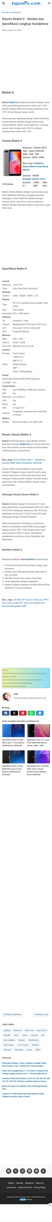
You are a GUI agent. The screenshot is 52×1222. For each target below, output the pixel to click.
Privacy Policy (39, 1187)
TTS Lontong (22, 1045)
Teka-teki (7, 1050)
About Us (39, 1183)
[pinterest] (23, 713)
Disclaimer (29, 1183)
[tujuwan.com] (26, 3)
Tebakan (35, 1045)
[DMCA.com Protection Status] (26, 1200)
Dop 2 (16, 1035)
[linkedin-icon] (29, 1171)
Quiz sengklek (9, 1040)
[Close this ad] (50, 1205)
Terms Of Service (25, 1187)
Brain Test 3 (42, 1030)
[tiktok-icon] (43, 1171)
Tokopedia (19, 1050)
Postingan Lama (41, 1014)
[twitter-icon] (15, 1171)
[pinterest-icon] (36, 1171)
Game (24, 1035)
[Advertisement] (26, 61)
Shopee (22, 1040)
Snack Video (9, 1045)
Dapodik (7, 1035)
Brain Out (17, 1030)
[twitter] (14, 713)
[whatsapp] (31, 713)
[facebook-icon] (8, 1171)
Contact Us (11, 1187)
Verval (29, 1050)
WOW (37, 1050)
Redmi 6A (24, 444)
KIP (42, 1035)
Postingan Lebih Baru (12, 1014)
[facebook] (5, 713)
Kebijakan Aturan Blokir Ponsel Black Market (35, 166)
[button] (49, 3)
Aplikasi (7, 1030)
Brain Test (29, 1030)
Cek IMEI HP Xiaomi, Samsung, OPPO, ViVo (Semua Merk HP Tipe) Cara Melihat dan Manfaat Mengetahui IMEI (25, 602)
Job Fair (34, 1035)
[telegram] (40, 713)
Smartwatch (33, 1040)
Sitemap (19, 1183)
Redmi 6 (13, 102)
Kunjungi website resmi (34, 179)
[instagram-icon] (22, 1171)
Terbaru (11, 1183)
